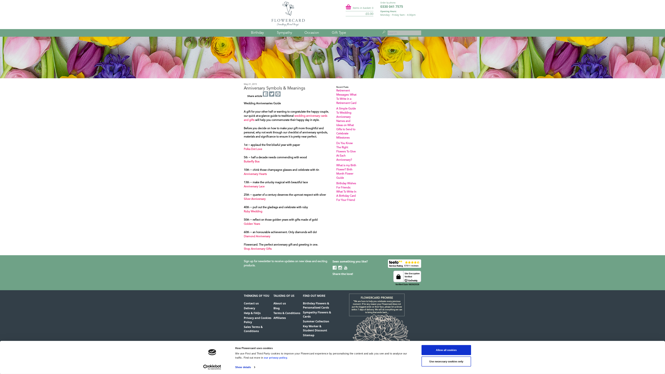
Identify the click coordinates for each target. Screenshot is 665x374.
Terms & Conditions (286, 313)
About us (279, 303)
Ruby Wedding (253, 211)
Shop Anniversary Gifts (258, 249)
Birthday (257, 33)
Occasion (311, 33)
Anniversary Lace (254, 186)
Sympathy (284, 33)
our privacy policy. (276, 357)
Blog (276, 308)
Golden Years (252, 224)
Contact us (251, 303)
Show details (243, 367)
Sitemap (308, 335)
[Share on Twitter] (272, 94)
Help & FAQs (252, 313)
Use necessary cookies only (446, 361)
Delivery (249, 308)
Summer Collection (316, 321)
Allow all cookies (446, 350)
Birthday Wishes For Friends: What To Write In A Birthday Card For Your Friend (346, 192)
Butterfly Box (252, 161)
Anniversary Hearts (255, 174)
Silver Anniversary (255, 199)
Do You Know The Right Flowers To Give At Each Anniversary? (346, 151)
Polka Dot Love (253, 149)
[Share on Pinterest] (278, 94)
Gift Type (339, 33)
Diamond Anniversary (257, 236)
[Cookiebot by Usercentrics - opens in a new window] (212, 367)
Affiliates (279, 318)
